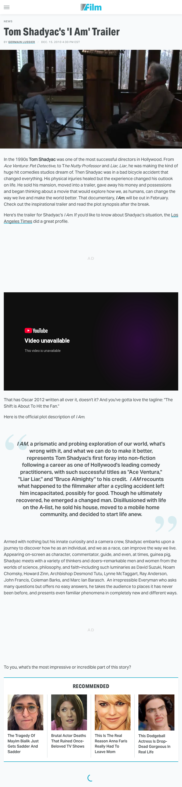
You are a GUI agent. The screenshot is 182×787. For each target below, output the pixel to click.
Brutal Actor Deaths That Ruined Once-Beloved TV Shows (68, 741)
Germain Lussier (21, 42)
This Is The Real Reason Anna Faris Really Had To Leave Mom (111, 743)
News (8, 21)
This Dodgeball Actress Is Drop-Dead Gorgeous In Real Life (154, 743)
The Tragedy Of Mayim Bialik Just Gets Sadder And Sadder (23, 743)
